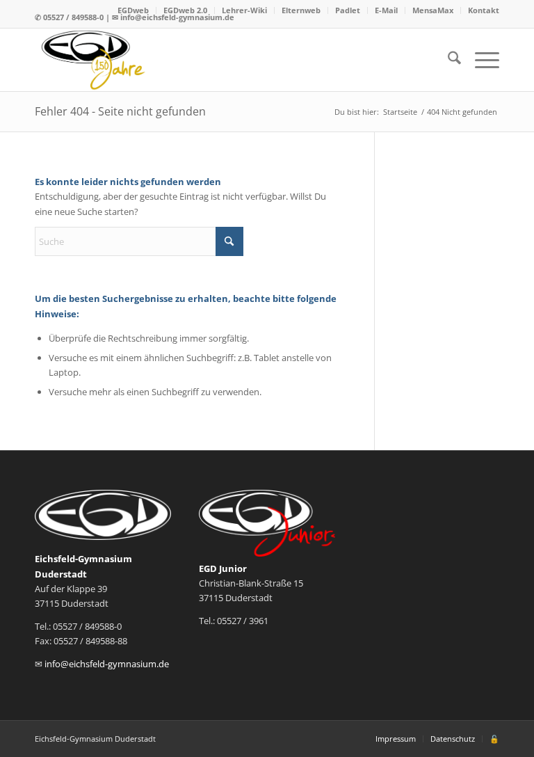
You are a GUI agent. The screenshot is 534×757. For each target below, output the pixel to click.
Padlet (347, 10)
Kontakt (483, 10)
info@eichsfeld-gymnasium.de (106, 664)
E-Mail (386, 10)
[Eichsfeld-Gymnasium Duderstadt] (94, 60)
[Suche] (447, 60)
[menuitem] (133, 10)
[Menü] (480, 60)
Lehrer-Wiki (244, 10)
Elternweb (301, 10)
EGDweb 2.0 (185, 10)
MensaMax (432, 10)
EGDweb (133, 10)
